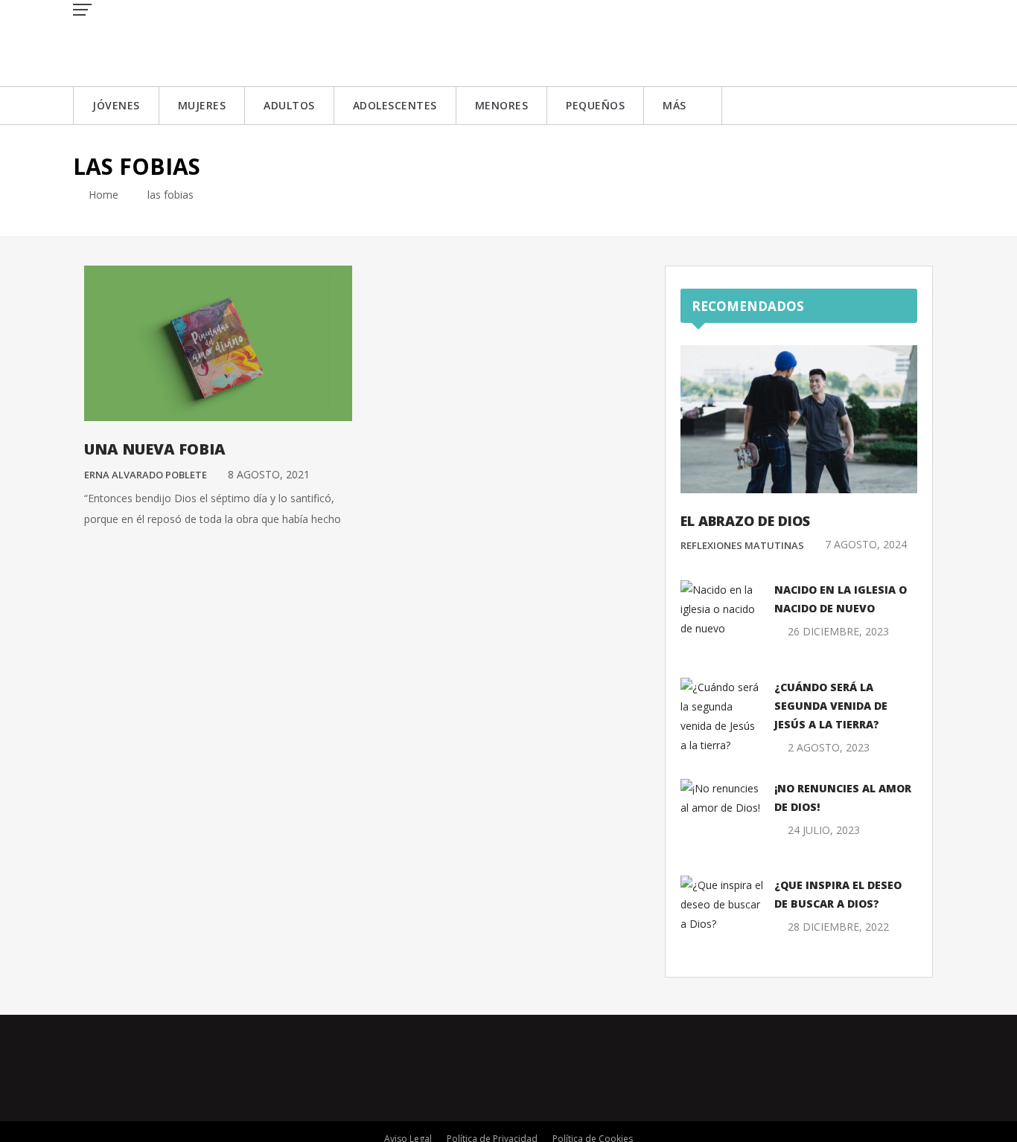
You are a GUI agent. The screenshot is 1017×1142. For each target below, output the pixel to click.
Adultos (289, 105)
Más (674, 105)
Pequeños (595, 105)
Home (102, 194)
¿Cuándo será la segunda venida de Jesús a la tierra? (830, 705)
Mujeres (202, 105)
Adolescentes (395, 105)
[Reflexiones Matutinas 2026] (181, 42)
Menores (502, 105)
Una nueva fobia (155, 449)
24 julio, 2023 (824, 830)
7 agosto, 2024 (866, 544)
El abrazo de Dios (745, 521)
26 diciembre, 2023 (838, 631)
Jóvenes (116, 105)
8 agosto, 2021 (269, 474)
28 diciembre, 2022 (838, 927)
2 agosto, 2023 (829, 747)
